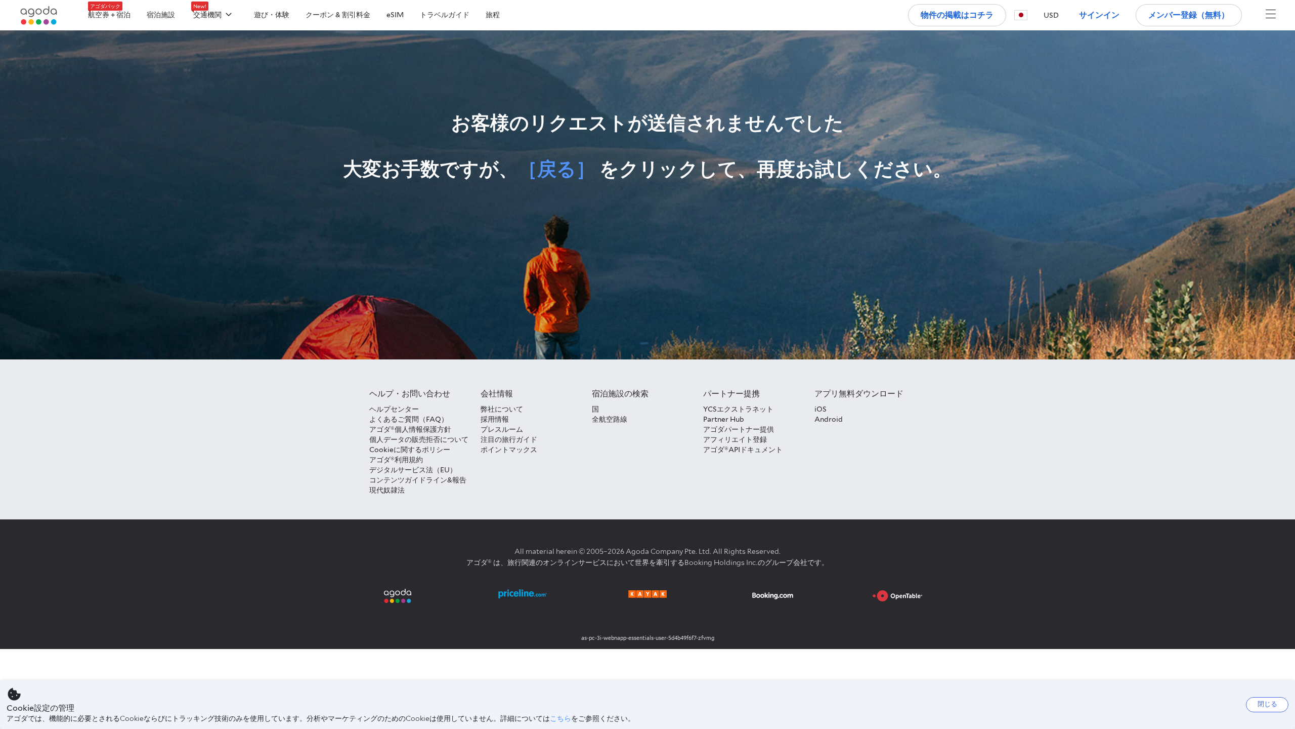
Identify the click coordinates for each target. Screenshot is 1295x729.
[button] (1020, 15)
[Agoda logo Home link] (39, 15)
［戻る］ (556, 168)
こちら (560, 718)
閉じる (1267, 704)
